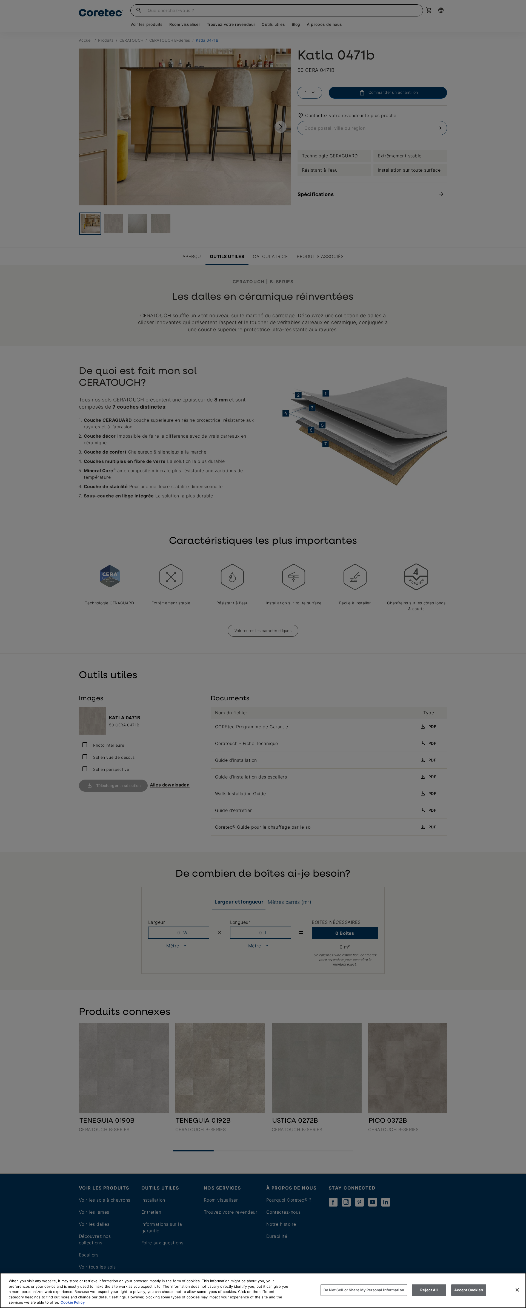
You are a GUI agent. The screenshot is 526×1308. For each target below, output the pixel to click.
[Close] (517, 1290)
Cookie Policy (73, 1302)
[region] (263, 1290)
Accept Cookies (468, 1290)
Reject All (429, 1290)
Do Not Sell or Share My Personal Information (364, 1290)
